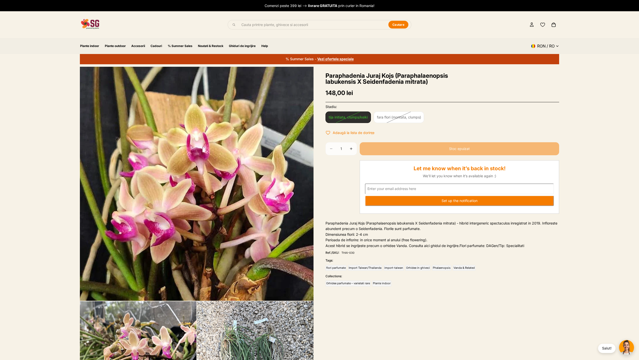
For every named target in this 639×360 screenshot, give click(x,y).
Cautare (398, 24)
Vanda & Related (464, 268)
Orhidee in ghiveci (418, 268)
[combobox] (312, 25)
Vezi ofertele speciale (335, 59)
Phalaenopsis (442, 268)
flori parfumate (336, 268)
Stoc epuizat (459, 148)
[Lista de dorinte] (542, 24)
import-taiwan (393, 268)
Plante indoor (382, 283)
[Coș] (553, 24)
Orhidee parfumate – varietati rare (348, 283)
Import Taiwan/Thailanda (365, 268)
